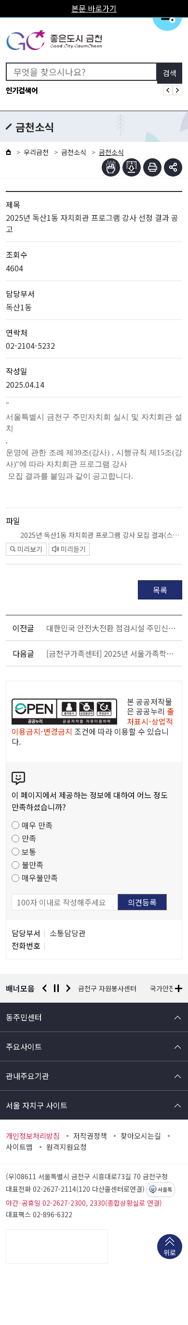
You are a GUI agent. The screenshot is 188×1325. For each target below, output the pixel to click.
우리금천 (36, 152)
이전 (44, 988)
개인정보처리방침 (33, 1136)
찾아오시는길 (141, 1136)
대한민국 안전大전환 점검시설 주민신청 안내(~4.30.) (112, 628)
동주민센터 (24, 1017)
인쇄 (152, 167)
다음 (68, 988)
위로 (169, 1252)
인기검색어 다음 (177, 90)
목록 (160, 590)
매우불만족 (40, 877)
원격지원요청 (66, 1147)
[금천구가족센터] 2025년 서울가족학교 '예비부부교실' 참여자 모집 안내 (112, 653)
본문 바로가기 (94, 8)
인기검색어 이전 (168, 90)
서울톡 (165, 1189)
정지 (56, 988)
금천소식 (73, 152)
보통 (29, 851)
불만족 (32, 864)
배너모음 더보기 (178, 988)
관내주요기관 (27, 1076)
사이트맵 (19, 1147)
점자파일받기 (131, 167)
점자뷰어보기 (111, 167)
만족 (29, 838)
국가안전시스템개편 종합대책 (119, 988)
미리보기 (29, 549)
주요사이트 (24, 1046)
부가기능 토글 (173, 167)
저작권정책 (90, 1136)
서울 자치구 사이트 (36, 1105)
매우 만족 (37, 825)
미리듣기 (73, 549)
